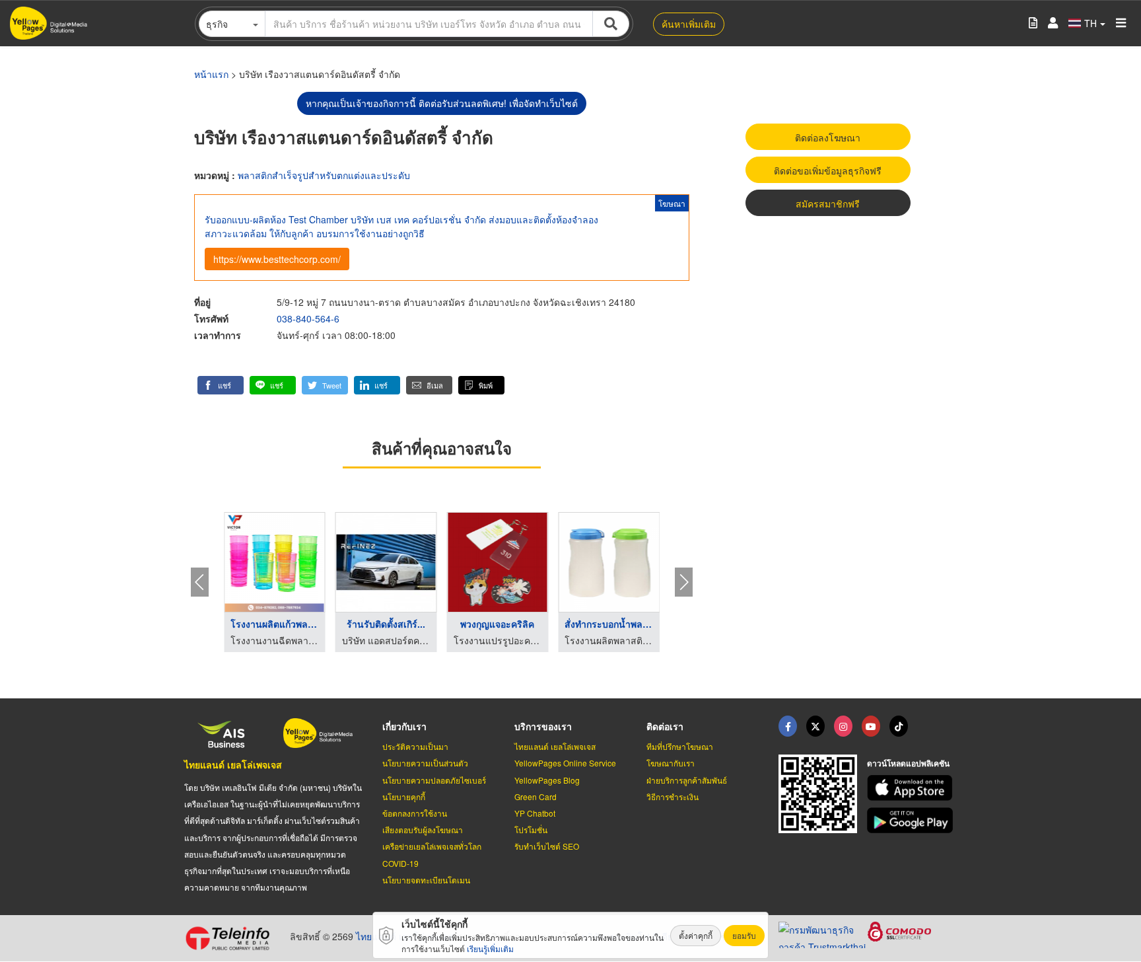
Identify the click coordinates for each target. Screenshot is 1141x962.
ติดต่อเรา (664, 726)
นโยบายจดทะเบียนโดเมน (426, 879)
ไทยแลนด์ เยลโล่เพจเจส (233, 764)
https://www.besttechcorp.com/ (277, 259)
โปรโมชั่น (530, 829)
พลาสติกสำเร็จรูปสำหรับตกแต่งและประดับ (324, 175)
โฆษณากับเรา (670, 762)
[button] (220, 385)
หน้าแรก (211, 74)
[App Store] (912, 788)
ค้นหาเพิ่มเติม (689, 23)
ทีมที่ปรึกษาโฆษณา (679, 746)
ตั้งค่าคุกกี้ (695, 935)
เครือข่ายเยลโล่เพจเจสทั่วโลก (431, 846)
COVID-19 (400, 863)
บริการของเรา (543, 726)
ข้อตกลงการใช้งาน (414, 813)
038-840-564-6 (308, 318)
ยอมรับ (744, 935)
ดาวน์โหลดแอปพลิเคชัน (908, 763)
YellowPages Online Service (565, 762)
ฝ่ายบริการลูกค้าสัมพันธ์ (686, 780)
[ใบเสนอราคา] (1033, 23)
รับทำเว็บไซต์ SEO (546, 846)
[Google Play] (912, 820)
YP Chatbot (534, 813)
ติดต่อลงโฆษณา (827, 137)
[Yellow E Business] (787, 726)
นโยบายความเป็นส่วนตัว (425, 762)
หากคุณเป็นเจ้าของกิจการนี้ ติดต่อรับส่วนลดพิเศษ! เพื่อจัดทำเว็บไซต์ (442, 103)
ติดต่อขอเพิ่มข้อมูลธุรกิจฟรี (828, 170)
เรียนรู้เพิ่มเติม (490, 948)
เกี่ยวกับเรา (404, 726)
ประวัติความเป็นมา (415, 746)
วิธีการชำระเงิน (672, 796)
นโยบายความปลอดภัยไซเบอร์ (434, 780)
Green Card (535, 796)
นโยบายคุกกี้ (403, 796)
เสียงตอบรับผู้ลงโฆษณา (422, 829)
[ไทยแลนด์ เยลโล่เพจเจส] (815, 726)
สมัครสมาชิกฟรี (828, 203)
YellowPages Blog (547, 780)
